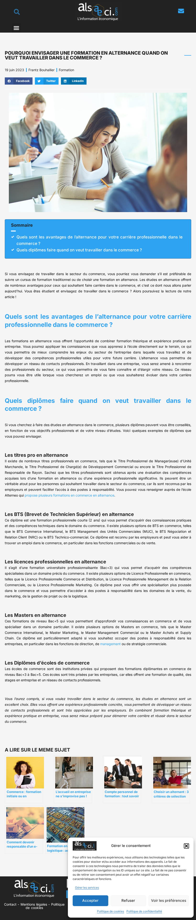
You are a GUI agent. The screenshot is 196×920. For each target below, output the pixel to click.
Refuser (128, 900)
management (110, 644)
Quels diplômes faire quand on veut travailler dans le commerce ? (79, 250)
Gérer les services (87, 887)
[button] (186, 846)
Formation (66, 70)
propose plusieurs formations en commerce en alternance (69, 495)
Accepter (90, 900)
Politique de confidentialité (144, 911)
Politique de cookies (110, 911)
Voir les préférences (168, 900)
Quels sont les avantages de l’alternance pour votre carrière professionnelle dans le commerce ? (99, 240)
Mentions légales (34, 904)
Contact (10, 904)
